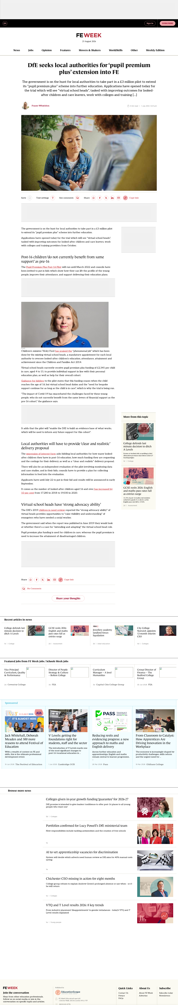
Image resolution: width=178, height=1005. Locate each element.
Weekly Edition (155, 50)
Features (65, 50)
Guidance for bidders (32, 381)
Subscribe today (166, 993)
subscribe (167, 23)
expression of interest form (41, 453)
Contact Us (123, 993)
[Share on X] (106, 198)
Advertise (143, 996)
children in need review (52, 510)
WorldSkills (115, 50)
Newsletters (164, 996)
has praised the (63, 351)
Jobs (30, 50)
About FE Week (146, 993)
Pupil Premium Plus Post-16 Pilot (43, 267)
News (16, 50)
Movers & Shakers (90, 50)
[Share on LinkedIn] (112, 198)
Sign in (150, 23)
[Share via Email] (118, 198)
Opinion (47, 50)
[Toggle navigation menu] (5, 23)
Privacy (121, 996)
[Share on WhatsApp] (93, 198)
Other (134, 50)
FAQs (120, 998)
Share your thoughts (68, 598)
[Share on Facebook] (99, 198)
